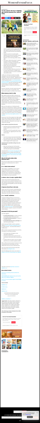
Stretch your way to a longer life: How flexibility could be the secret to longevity (32, 74)
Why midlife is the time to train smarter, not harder (32, 99)
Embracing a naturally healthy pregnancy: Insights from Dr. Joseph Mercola (33, 79)
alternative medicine (12, 300)
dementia (10, 303)
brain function (4, 302)
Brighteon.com (4, 291)
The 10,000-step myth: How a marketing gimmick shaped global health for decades (32, 59)
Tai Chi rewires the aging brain (14, 150)
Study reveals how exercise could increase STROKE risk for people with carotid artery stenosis (32, 139)
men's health (11, 304)
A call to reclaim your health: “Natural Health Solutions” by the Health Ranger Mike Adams (32, 44)
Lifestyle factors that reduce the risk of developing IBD (32, 115)
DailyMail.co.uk (4, 284)
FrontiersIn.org (4, 286)
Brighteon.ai (3, 289)
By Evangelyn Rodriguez (33, 51)
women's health (11, 308)
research (3, 308)
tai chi (6, 308)
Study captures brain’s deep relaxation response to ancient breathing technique (32, 95)
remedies (17, 307)
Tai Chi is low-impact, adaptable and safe (13, 225)
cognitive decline (4, 303)
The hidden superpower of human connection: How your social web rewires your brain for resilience (32, 119)
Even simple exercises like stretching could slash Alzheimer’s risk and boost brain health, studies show (11, 154)
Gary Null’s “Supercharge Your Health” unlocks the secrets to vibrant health (32, 90)
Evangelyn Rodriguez (11, 15)
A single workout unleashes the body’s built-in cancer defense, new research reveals (32, 130)
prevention (13, 307)
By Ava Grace (32, 56)
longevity (6, 304)
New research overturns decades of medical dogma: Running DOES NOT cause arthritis (33, 54)
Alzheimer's (18, 300)
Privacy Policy (28, 414)
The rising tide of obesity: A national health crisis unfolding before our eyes (32, 104)
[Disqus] (11, 366)
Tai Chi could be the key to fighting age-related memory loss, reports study (32, 49)
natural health (13, 305)
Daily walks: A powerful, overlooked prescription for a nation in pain (32, 69)
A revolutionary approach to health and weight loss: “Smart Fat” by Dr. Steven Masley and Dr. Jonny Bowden (32, 84)
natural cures (7, 305)
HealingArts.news (11, 248)
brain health (9, 302)
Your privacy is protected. (6, 325)
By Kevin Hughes (32, 46)
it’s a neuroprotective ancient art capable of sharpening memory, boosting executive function (11, 81)
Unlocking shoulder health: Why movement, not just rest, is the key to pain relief (32, 64)
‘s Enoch (9, 206)
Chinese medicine (15, 302)
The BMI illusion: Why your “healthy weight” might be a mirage (32, 135)
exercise (14, 303)
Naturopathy (7, 307)
